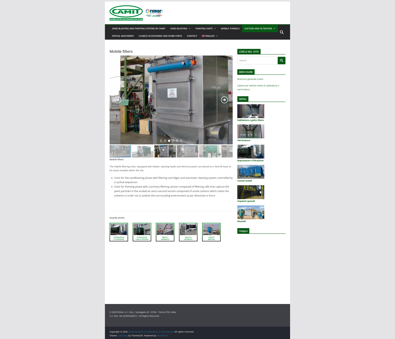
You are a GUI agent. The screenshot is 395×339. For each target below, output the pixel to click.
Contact (192, 35)
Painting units (204, 28)
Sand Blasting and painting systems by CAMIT (138, 28)
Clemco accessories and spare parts (160, 35)
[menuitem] (208, 36)
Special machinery (123, 35)
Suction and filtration (258, 28)
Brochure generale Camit (250, 79)
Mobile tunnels (230, 28)
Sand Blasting (178, 28)
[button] (189, 28)
